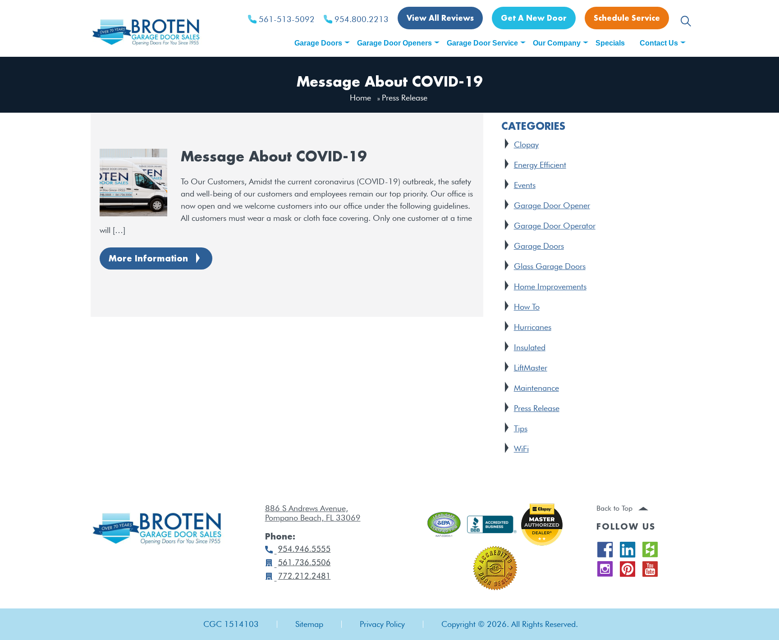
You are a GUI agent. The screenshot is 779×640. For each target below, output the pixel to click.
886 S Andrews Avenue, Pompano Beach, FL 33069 (313, 513)
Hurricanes (532, 327)
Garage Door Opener (552, 205)
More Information (148, 259)
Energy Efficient (540, 164)
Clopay (526, 144)
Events (525, 185)
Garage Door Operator (555, 225)
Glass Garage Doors (550, 266)
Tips (520, 428)
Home (360, 97)
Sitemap (309, 624)
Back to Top (615, 508)
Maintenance (536, 388)
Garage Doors (539, 246)
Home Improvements (550, 286)
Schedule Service (627, 19)
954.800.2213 (362, 19)
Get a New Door (534, 19)
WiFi (521, 448)
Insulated (529, 347)
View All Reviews (440, 19)
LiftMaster (530, 367)
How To (527, 306)
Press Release (536, 408)
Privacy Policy (382, 624)
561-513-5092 (287, 19)
